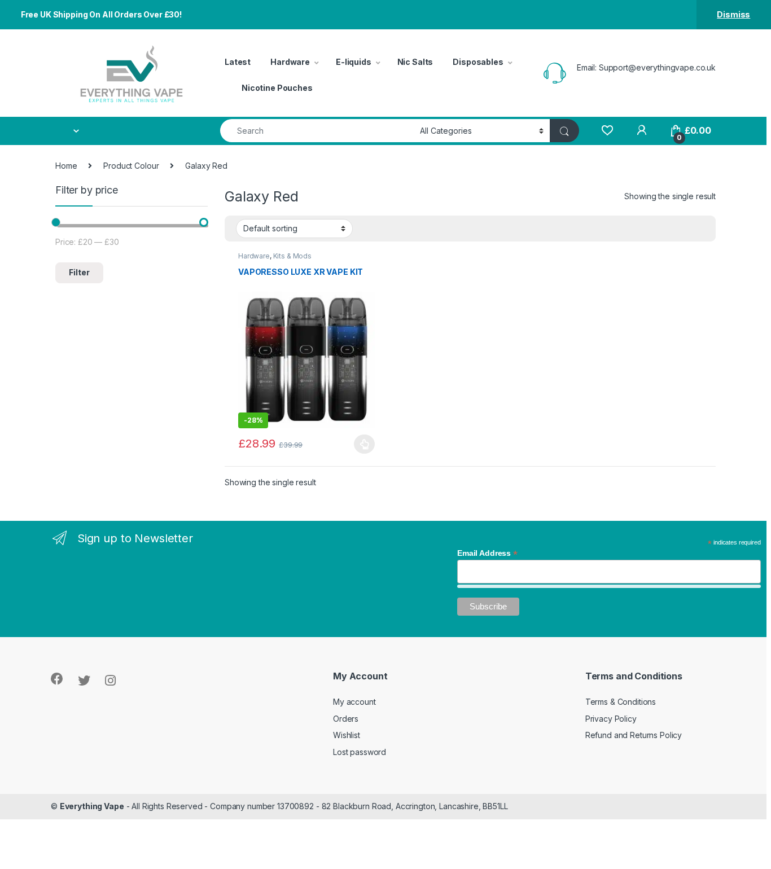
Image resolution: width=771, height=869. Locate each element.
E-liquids (353, 62)
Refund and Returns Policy (633, 735)
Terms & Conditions (620, 701)
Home (66, 165)
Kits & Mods (292, 256)
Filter (79, 272)
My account (354, 701)
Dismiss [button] (733, 14)
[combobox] (317, 130)
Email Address (487, 553)
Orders (345, 718)
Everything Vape (92, 806)
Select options (361, 444)
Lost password (359, 752)
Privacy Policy (611, 718)
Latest (238, 62)
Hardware (290, 62)
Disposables (478, 62)
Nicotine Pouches (277, 88)
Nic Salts (415, 62)
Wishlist (346, 735)
